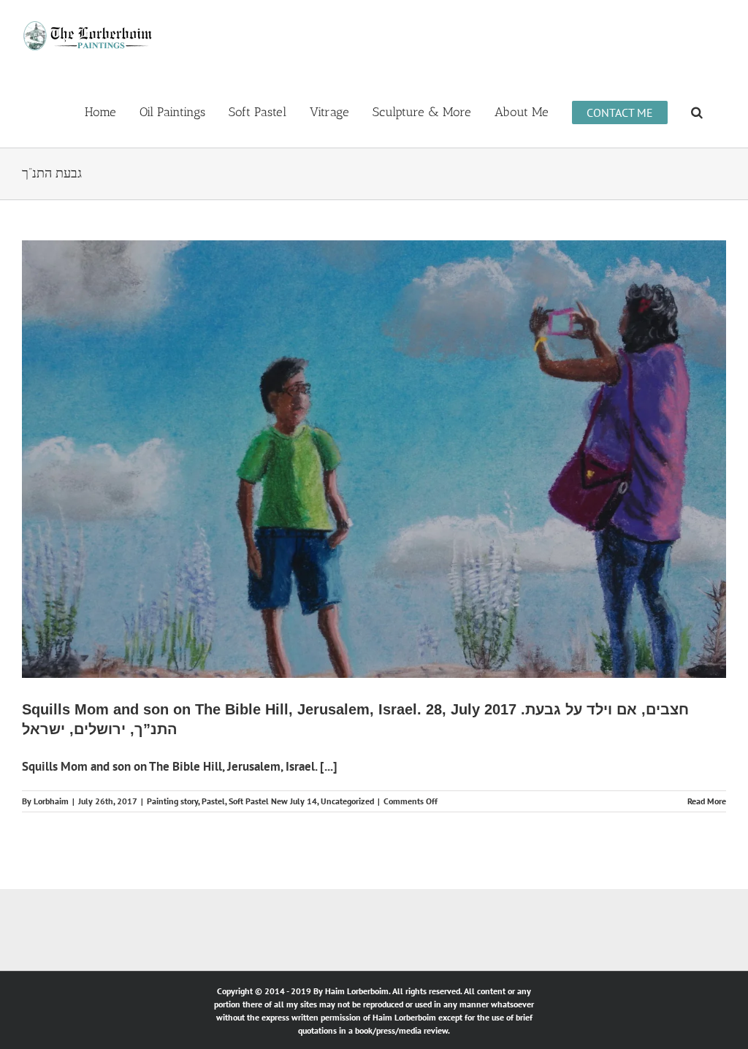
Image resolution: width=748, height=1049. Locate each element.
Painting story (172, 801)
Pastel (213, 801)
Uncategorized (347, 801)
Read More (706, 801)
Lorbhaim (51, 801)
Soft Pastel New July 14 (273, 801)
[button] (697, 111)
